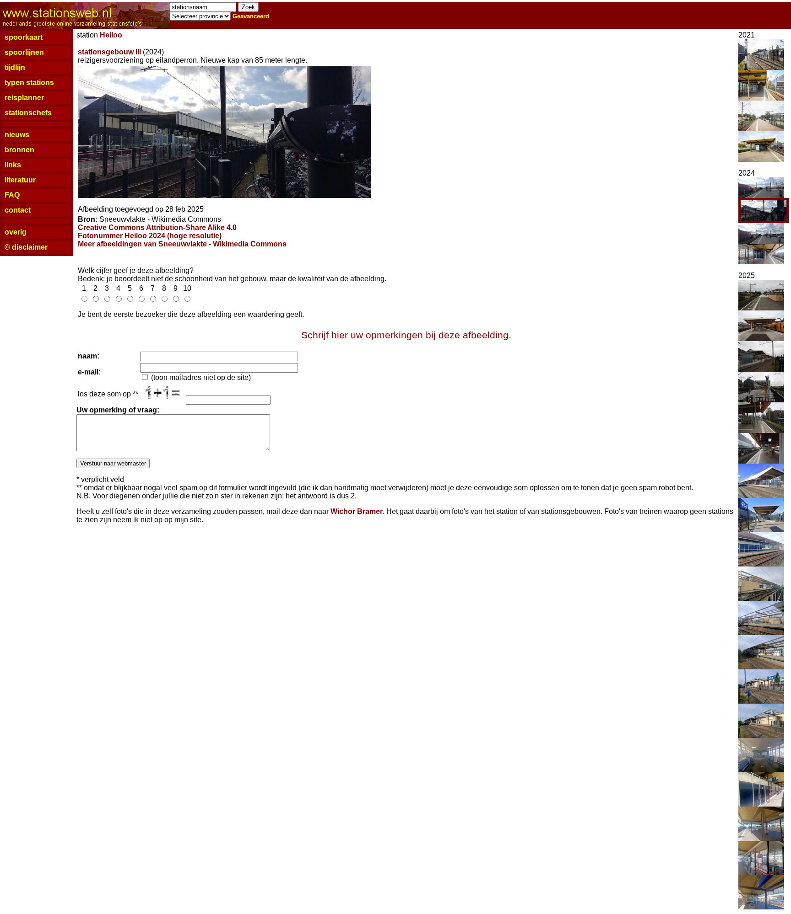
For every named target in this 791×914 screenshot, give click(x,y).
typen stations (29, 82)
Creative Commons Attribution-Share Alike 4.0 (157, 227)
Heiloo (111, 35)
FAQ (12, 195)
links (13, 165)
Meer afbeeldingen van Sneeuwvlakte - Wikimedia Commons (182, 244)
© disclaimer (26, 247)
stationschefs (28, 113)
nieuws (17, 135)
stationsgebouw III (109, 52)
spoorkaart (24, 37)
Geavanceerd (251, 16)
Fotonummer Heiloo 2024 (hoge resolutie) (150, 236)
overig (16, 232)
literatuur (20, 180)
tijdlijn (15, 67)
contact (18, 210)
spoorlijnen (24, 52)
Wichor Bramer (356, 511)
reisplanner (24, 98)
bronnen (19, 150)
